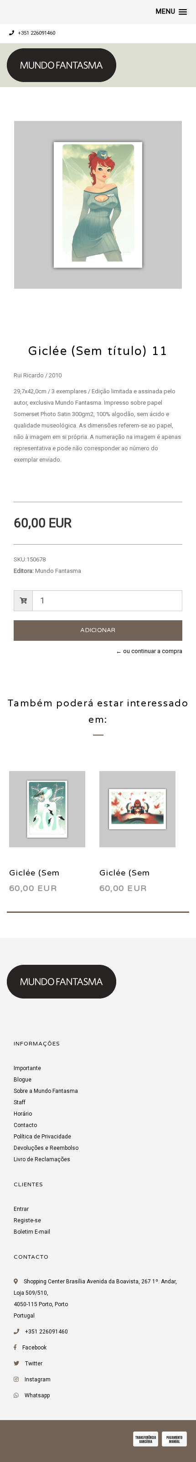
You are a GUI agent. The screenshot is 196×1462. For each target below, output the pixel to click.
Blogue (22, 1079)
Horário (23, 1114)
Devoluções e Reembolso (46, 1148)
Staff (20, 1102)
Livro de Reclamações (42, 1159)
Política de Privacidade (42, 1136)
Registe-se (27, 1220)
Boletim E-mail (32, 1232)
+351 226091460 (35, 33)
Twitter (33, 1363)
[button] (171, 12)
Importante (27, 1068)
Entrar (21, 1209)
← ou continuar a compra (149, 651)
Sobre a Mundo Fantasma (46, 1091)
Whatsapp (37, 1395)
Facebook (34, 1347)
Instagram (38, 1379)
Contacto (25, 1125)
